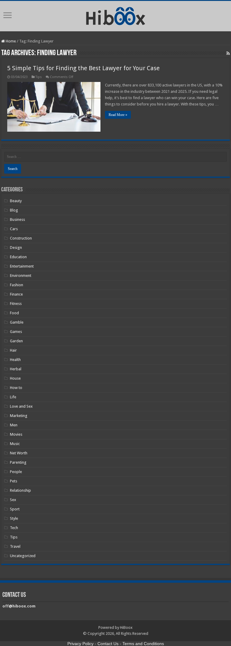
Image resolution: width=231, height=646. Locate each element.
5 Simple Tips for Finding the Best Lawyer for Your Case (83, 68)
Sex (13, 499)
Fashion (16, 285)
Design (16, 247)
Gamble (16, 322)
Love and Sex (21, 406)
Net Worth (18, 453)
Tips (38, 77)
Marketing (18, 415)
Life (13, 397)
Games (16, 331)
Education (18, 257)
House (15, 378)
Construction (21, 238)
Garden (16, 341)
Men (13, 425)
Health (15, 359)
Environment (20, 275)
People (16, 471)
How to (16, 387)
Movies (16, 434)
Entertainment (22, 266)
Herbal (15, 369)
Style (14, 518)
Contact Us (108, 643)
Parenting (18, 462)
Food (14, 313)
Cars (14, 229)
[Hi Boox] (115, 15)
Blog (14, 210)
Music (15, 443)
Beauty (16, 201)
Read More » (118, 115)
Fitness (16, 303)
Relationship (20, 490)
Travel (15, 546)
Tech (14, 527)
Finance (16, 294)
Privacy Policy (80, 643)
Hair (13, 350)
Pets (13, 481)
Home (10, 41)
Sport (15, 509)
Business (17, 219)
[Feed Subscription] (228, 53)
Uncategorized (22, 555)
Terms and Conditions (143, 643)
